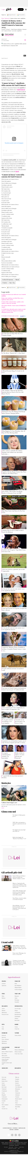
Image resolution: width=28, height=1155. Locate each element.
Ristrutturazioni (18, 1014)
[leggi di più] (25, 34)
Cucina (16, 1027)
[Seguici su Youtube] (16, 1135)
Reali (16, 983)
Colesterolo (17, 1093)
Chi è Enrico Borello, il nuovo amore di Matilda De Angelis (13, 306)
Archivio (16, 1129)
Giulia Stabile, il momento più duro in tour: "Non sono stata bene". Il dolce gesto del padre (19, 947)
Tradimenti (4, 1089)
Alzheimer (17, 1095)
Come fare (17, 1029)
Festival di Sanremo (7, 279)
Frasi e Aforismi (5, 1039)
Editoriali (4, 1035)
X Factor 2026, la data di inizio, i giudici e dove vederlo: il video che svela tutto (12, 302)
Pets (3, 1024)
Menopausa (17, 1089)
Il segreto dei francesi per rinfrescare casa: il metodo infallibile (13, 295)
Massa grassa (4, 1055)
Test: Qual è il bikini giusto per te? (19, 815)
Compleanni (4, 1091)
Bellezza (3, 998)
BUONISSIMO (11, 1145)
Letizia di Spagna (18, 989)
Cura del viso (4, 1108)
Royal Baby (17, 1106)
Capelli (3, 1106)
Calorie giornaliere (6, 1057)
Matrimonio (4, 1012)
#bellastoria (4, 1043)
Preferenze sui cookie (12, 1148)
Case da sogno (18, 1008)
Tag (16, 1108)
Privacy (16, 1147)
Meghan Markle (18, 987)
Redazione (18, 1068)
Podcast (17, 1047)
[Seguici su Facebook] (8, 1135)
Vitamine (17, 1097)
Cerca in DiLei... (13, 1124)
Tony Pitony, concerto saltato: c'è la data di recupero (19, 898)
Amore (3, 1008)
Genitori (17, 1083)
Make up (17, 1077)
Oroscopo (5, 1068)
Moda (3, 996)
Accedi (20, 9)
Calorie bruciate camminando (5, 1060)
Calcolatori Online (5, 1048)
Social (3, 1083)
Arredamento (17, 1012)
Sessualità (17, 1002)
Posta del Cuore (5, 1014)
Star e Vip (12, 283)
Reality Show (4, 1081)
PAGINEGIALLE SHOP (19, 1142)
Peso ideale (4, 1053)
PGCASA (25, 1142)
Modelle (3, 1085)
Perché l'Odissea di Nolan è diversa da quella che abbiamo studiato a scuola (19, 877)
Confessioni (4, 1097)
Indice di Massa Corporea (7, 1051)
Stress (16, 1102)
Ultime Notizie (18, 1035)
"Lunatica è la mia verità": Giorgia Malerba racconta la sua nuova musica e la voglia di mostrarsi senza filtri (19, 962)
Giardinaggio (17, 1016)
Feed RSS (12, 1129)
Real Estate (17, 1020)
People (4, 981)
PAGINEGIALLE (11, 1142)
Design (16, 1010)
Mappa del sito (21, 1128)
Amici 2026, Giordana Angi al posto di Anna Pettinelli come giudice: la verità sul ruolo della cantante (19, 892)
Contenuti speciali (7, 1128)
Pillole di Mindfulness (19, 1050)
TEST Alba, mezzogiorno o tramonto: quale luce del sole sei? (19, 824)
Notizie (17, 1033)
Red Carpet (4, 1087)
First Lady (4, 1077)
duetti (17, 171)
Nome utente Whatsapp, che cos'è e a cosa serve (19, 953)
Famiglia (17, 1079)
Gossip (3, 1093)
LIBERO (2, 1142)
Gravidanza (17, 1085)
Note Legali (11, 1147)
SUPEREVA (17, 1145)
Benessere (17, 996)
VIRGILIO (6, 1142)
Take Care (17, 993)
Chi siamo (6, 1147)
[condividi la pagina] (25, 39)
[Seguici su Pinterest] (12, 1135)
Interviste (4, 1037)
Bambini (17, 1081)
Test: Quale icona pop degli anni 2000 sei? (19, 830)
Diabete (16, 1091)
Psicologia (17, 1000)
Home (2, 18)
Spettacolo (7, 18)
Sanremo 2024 (13, 61)
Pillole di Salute (18, 1051)
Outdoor (16, 1018)
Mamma (3, 1010)
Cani (3, 1027)
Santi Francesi (6, 61)
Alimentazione (18, 1104)
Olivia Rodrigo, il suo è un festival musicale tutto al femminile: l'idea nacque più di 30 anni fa (19, 907)
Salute (16, 998)
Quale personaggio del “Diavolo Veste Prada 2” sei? (19, 837)
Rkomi (23, 61)
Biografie (4, 1095)
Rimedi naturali (18, 1099)
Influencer (4, 1079)
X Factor (19, 61)
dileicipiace (4, 1041)
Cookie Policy (21, 1147)
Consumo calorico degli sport (7, 1063)
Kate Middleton (18, 985)
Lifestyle (4, 983)
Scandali (3, 1101)
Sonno (16, 1101)
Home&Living (19, 1006)
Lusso (3, 1102)
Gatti (3, 1029)
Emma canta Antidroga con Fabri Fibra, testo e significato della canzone (12, 298)
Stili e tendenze (5, 1104)
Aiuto (19, 1148)
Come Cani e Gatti (19, 1053)
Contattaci (15, 1128)
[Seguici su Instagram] (19, 1135)
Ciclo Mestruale (18, 1087)
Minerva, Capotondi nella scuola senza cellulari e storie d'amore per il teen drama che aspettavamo (19, 885)
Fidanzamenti (4, 1099)
